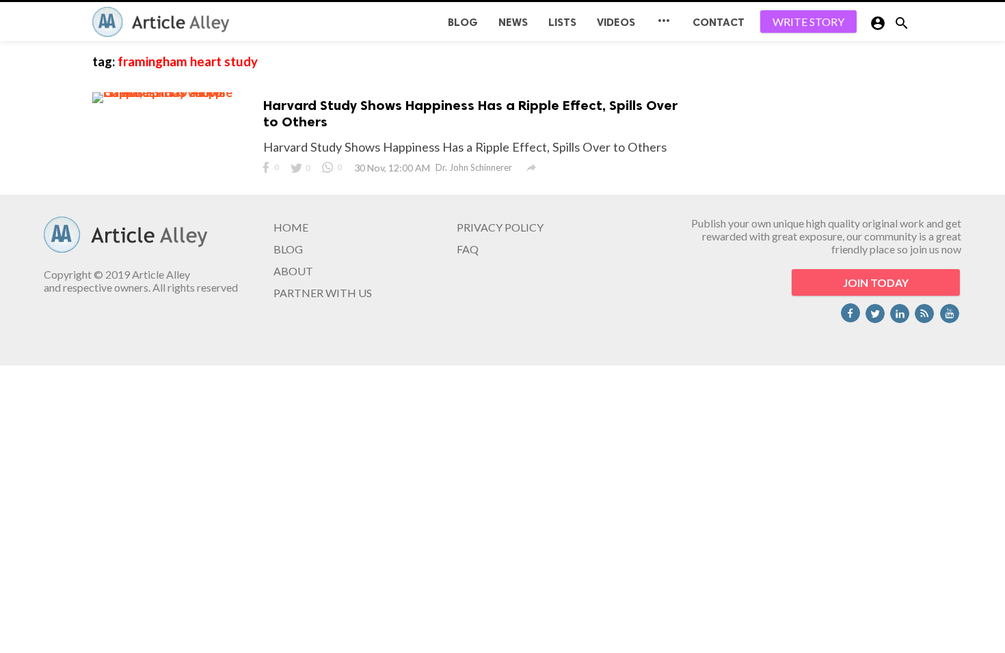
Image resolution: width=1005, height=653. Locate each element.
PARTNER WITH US (322, 292)
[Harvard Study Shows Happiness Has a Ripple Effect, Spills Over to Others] (174, 92)
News (513, 22)
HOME (290, 227)
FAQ (468, 248)
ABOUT (293, 270)
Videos (616, 22)
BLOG (463, 22)
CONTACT (719, 22)
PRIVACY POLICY (500, 227)
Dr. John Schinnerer (474, 167)
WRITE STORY (808, 21)
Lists (562, 22)
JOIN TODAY (876, 282)
